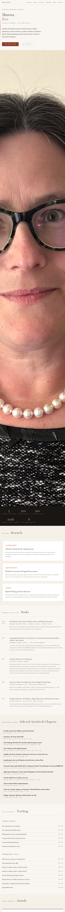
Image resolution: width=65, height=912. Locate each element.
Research (29, 2)
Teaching (48, 2)
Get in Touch (27, 44)
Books (35, 2)
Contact (60, 2)
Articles (41, 2)
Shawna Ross (6, 2)
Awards (55, 2)
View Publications (10, 44)
